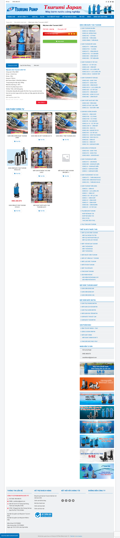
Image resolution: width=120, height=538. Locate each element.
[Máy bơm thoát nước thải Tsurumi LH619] (41, 192)
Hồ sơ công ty (23, 17)
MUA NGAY (61, 41)
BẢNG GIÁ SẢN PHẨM (100, 17)
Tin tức (82, 17)
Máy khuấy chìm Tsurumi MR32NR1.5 (66, 171)
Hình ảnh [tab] (36, 65)
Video (89, 17)
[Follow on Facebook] (106, 2)
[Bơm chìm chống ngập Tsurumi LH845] (17, 123)
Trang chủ (11, 17)
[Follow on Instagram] (108, 2)
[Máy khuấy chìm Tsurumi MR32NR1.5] (65, 157)
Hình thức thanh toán (39, 503)
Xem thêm (41, 102)
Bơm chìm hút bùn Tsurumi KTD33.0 (17, 206)
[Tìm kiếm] (112, 16)
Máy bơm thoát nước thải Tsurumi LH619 (41, 206)
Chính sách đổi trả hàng (40, 500)
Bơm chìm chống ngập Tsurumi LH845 (17, 136)
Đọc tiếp (18, 141)
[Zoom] (8, 56)
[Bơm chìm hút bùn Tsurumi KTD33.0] (17, 192)
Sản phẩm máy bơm (20, 22)
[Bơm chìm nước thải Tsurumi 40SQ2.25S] (17, 156)
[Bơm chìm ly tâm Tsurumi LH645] (65, 123)
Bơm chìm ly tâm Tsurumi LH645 (66, 136)
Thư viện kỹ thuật (53, 17)
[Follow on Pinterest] (113, 2)
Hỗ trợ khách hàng (69, 17)
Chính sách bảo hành (39, 506)
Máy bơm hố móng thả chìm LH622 (41, 171)
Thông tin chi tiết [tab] (12, 65)
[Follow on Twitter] (111, 2)
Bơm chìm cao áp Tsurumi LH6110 (41, 136)
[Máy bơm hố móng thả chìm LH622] (41, 157)
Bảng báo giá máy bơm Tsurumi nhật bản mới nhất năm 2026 (45, 497)
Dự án (42, 17)
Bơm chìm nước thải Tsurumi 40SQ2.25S (17, 169)
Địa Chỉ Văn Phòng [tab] (25, 65)
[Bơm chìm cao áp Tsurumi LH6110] (41, 123)
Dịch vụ (35, 17)
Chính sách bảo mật (39, 508)
